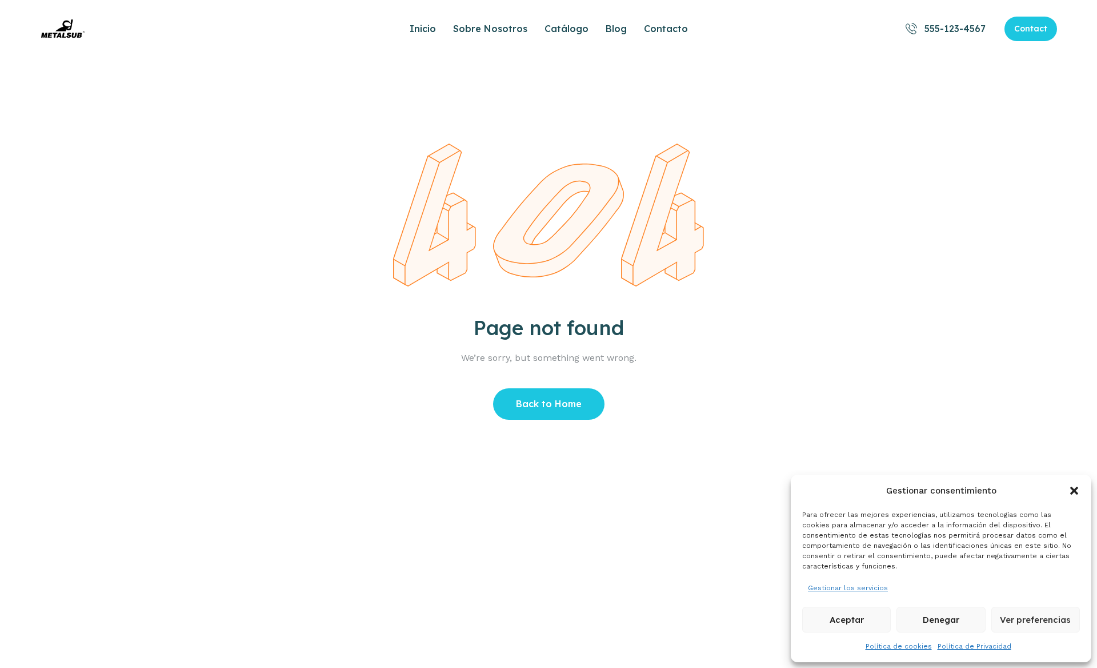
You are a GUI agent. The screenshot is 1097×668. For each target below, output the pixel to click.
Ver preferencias (1035, 619)
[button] (1074, 490)
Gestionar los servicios (848, 588)
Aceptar (847, 619)
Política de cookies (899, 646)
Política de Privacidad (974, 646)
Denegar (941, 619)
